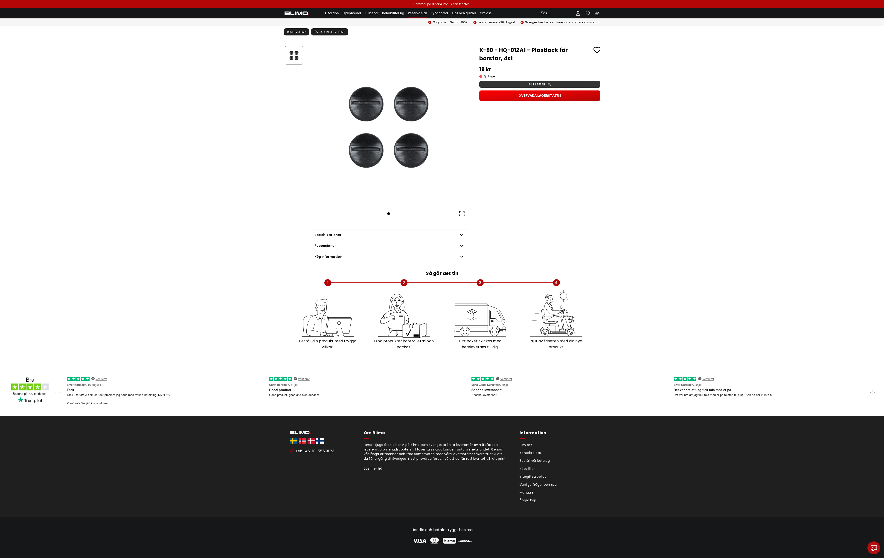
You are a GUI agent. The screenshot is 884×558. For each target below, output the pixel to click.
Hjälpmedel (352, 13)
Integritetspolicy (533, 476)
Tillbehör (372, 13)
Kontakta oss (530, 452)
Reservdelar (417, 13)
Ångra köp (528, 500)
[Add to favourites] (596, 50)
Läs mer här (374, 468)
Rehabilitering (393, 13)
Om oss (485, 13)
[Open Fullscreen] (461, 213)
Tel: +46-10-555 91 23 (314, 451)
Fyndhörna (439, 13)
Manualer (527, 492)
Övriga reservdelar (329, 32)
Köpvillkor (527, 468)
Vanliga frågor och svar (539, 484)
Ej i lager (537, 84)
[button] (388, 125)
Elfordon (332, 13)
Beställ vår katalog (535, 460)
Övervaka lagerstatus (539, 95)
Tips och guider (464, 13)
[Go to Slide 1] (294, 55)
